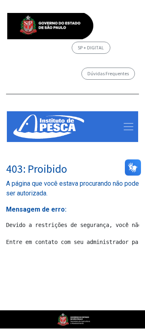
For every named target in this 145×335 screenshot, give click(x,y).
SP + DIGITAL (91, 48)
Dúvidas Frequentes (108, 73)
